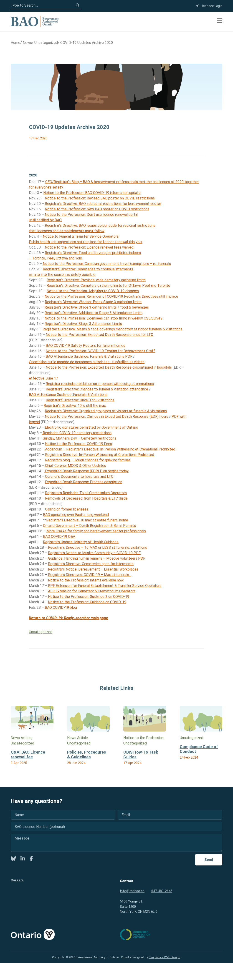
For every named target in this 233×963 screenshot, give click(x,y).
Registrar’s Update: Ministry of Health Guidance (81, 542)
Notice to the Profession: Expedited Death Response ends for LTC (99, 334)
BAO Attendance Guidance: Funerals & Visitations (68, 394)
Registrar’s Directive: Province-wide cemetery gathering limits (96, 280)
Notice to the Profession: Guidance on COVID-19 (87, 602)
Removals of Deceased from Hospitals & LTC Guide (86, 498)
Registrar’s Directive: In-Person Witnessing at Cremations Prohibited (99, 455)
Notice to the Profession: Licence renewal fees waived (89, 247)
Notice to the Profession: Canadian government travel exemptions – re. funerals (107, 263)
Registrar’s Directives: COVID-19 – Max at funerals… (89, 575)
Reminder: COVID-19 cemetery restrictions (76, 433)
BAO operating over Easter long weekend (76, 515)
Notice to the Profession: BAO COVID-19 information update (92, 193)
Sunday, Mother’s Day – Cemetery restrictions (79, 438)
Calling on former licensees (66, 509)
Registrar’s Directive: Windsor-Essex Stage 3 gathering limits (93, 302)
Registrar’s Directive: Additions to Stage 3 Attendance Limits (93, 313)
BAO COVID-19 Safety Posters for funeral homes (85, 345)
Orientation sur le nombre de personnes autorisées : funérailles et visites (86, 362)
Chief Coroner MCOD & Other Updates (75, 465)
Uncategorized (40, 632)
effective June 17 (43, 378)
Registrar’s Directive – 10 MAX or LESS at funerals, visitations (97, 547)
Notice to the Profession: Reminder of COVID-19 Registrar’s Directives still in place (111, 296)
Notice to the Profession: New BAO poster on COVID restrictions (97, 209)
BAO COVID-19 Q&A (59, 536)
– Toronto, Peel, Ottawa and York (55, 258)
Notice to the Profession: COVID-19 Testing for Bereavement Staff (100, 351)
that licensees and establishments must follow (66, 231)
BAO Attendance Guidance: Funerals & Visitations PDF (89, 356)
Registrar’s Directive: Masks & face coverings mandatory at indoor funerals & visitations (112, 329)
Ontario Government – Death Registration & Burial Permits (89, 525)
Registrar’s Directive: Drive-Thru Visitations (80, 400)
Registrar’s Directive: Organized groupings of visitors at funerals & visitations (106, 411)
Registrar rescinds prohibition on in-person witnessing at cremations (100, 384)
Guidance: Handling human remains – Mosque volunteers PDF (96, 558)
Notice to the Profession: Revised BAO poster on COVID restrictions (100, 198)
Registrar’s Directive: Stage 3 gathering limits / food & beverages (97, 307)
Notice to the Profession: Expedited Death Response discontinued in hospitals (109, 367)
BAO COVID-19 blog (61, 607)
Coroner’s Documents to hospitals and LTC (79, 476)
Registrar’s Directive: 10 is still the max (75, 405)
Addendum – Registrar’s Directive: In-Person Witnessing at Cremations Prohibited (110, 449)
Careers (17, 880)
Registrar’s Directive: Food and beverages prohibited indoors (93, 253)
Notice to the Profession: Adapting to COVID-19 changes (93, 291)
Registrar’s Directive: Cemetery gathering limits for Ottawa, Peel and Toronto (108, 285)
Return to (45, 618)
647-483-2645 (161, 891)
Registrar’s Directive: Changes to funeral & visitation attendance (97, 389)
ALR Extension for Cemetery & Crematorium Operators (91, 591)
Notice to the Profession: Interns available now (86, 580)
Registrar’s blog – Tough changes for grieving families (88, 460)
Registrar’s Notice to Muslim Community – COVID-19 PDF (94, 553)
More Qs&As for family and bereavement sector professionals (96, 531)
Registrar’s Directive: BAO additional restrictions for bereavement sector (103, 203)
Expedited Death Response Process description (83, 482)
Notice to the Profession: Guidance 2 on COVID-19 (88, 596)
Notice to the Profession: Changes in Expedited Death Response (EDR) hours (106, 416)
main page (85, 618)
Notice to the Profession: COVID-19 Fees (78, 444)
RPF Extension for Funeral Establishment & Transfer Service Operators (104, 585)
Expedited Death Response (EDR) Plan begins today (86, 471)
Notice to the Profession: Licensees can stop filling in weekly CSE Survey (103, 318)
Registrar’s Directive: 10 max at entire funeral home (87, 520)
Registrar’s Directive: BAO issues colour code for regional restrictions (100, 225)
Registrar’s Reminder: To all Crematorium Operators (86, 493)
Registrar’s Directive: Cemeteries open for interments (91, 564)
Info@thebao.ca (132, 891)
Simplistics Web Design (164, 957)
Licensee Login (211, 6)
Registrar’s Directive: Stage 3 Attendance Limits (83, 324)
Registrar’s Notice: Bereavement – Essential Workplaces (93, 569)
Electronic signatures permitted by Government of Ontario (91, 427)
